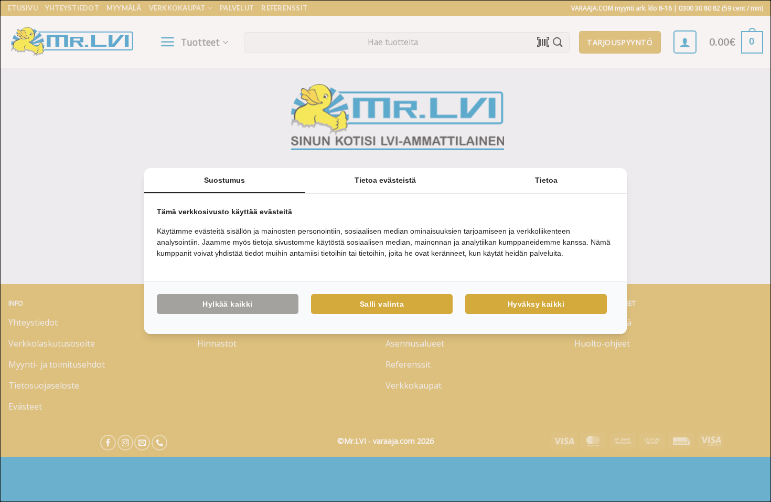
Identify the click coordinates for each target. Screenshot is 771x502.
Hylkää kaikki (227, 304)
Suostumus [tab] (224, 180)
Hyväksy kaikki (536, 304)
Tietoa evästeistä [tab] (385, 180)
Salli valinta (382, 304)
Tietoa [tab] (546, 180)
